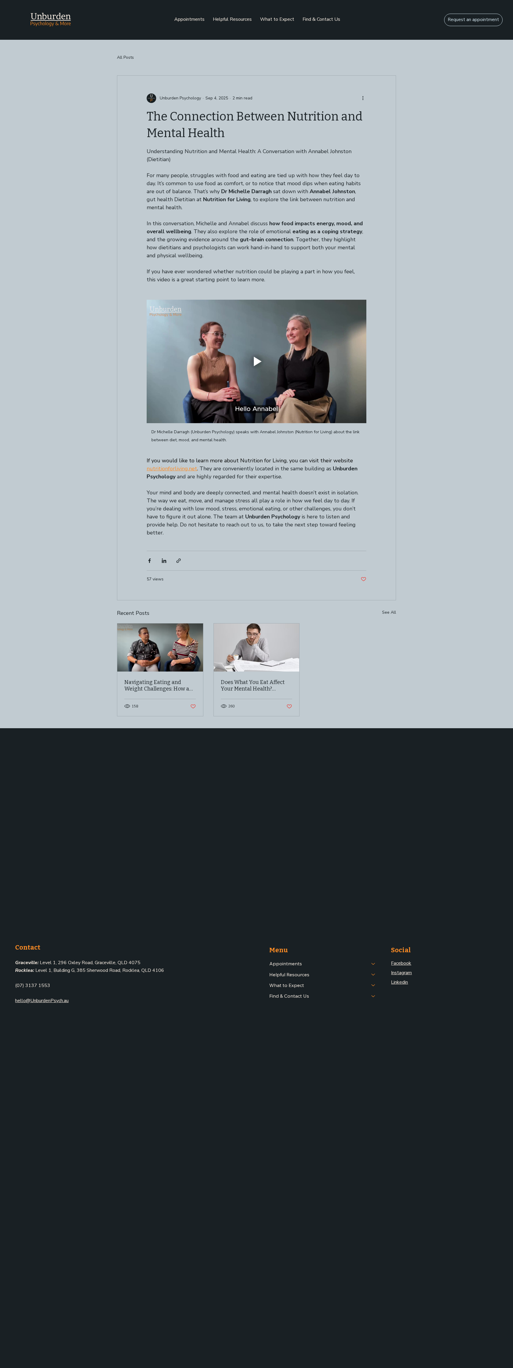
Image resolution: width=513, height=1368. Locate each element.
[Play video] (256, 361)
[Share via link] (178, 561)
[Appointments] (373, 963)
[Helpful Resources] (373, 974)
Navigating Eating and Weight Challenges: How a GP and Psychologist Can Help (156, 685)
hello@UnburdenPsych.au (42, 1000)
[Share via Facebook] (149, 561)
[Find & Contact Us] (373, 996)
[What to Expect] (373, 985)
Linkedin (399, 982)
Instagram (401, 972)
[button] (189, 19)
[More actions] (362, 98)
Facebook (401, 963)
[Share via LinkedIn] (164, 561)
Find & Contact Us (289, 996)
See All (389, 612)
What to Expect (286, 985)
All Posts (125, 57)
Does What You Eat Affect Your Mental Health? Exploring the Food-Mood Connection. (253, 685)
